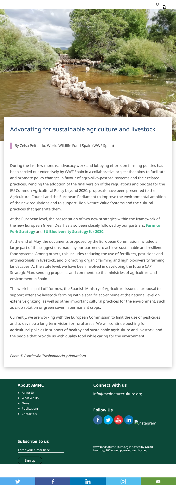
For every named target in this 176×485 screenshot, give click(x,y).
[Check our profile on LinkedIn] (128, 423)
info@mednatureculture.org (117, 393)
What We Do (30, 398)
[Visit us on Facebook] (97, 423)
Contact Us (29, 414)
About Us (28, 393)
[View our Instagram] (145, 423)
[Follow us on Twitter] (108, 423)
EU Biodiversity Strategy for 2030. (74, 231)
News (25, 403)
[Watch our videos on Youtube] (118, 423)
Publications (30, 408)
